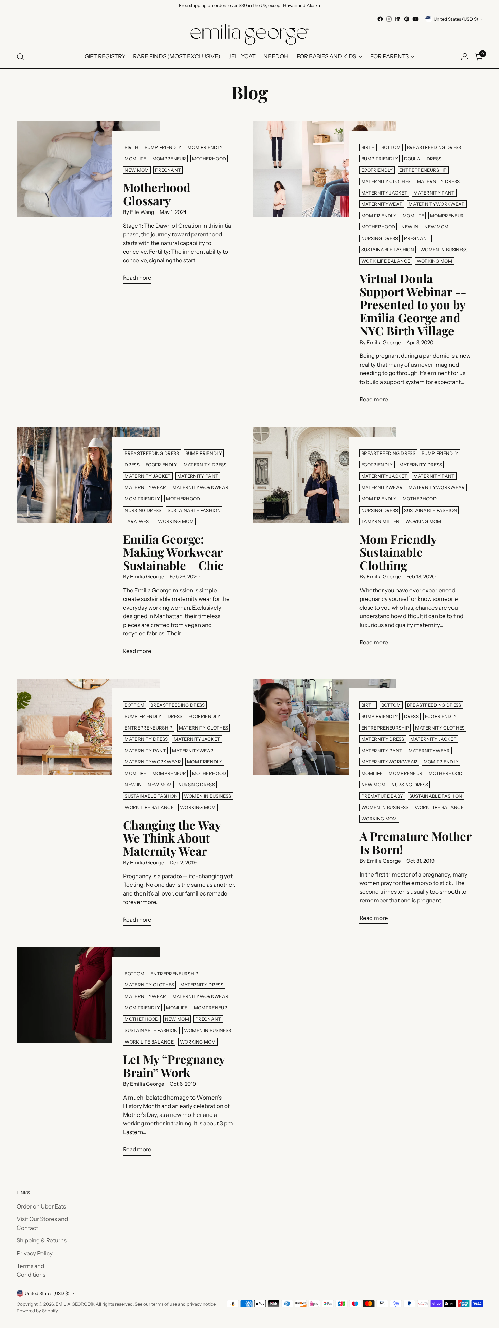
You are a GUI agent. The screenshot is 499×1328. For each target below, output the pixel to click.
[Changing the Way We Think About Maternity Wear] (88, 805)
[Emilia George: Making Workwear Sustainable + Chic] (88, 544)
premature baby (382, 796)
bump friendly (163, 147)
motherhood (209, 158)
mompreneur (169, 158)
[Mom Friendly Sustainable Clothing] (324, 540)
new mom (137, 170)
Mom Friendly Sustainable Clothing (398, 552)
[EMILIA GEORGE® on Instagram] (389, 19)
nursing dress (379, 238)
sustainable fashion (387, 249)
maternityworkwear (437, 204)
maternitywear (382, 204)
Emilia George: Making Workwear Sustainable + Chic (173, 552)
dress (434, 158)
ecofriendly (377, 170)
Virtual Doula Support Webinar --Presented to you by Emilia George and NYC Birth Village (412, 304)
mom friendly (205, 147)
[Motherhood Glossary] (88, 205)
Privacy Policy (35, 1253)
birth (131, 147)
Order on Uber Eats (41, 1206)
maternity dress (438, 181)
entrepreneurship (423, 170)
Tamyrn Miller (380, 521)
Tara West (138, 521)
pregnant (168, 170)
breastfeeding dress (434, 147)
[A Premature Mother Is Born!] (324, 804)
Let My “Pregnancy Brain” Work (174, 1065)
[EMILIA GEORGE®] (249, 34)
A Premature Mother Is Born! (415, 842)
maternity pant (434, 193)
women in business (444, 249)
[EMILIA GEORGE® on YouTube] (415, 19)
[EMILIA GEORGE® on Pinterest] (407, 19)
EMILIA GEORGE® (75, 1304)
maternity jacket (384, 193)
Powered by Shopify (37, 1310)
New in (409, 226)
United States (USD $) (455, 19)
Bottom (391, 147)
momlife (135, 158)
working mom (434, 261)
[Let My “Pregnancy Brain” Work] (88, 1054)
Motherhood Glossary (156, 193)
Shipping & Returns (42, 1240)
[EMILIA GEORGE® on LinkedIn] (398, 19)
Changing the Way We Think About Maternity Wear (172, 838)
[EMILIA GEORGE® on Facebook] (380, 19)
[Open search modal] (20, 56)
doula (412, 158)
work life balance (385, 261)
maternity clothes (386, 181)
